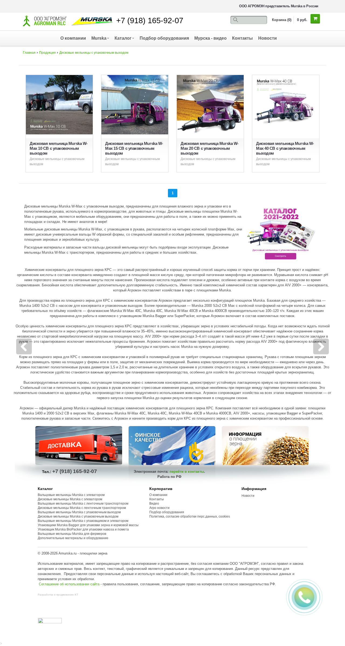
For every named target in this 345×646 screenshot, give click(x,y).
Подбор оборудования (164, 38)
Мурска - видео (210, 38)
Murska (98, 38)
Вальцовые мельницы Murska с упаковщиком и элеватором (83, 521)
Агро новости (159, 508)
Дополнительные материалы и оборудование (73, 538)
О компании (73, 38)
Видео (154, 503)
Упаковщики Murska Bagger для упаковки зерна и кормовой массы (88, 525)
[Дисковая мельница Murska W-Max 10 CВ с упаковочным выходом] (59, 104)
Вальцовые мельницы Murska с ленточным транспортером (83, 503)
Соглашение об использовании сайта (69, 584)
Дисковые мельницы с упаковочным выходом (93, 53)
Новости (267, 38)
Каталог (123, 38)
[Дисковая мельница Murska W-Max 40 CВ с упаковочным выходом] (285, 104)
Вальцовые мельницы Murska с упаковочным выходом (79, 512)
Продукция (47, 53)
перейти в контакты (187, 472)
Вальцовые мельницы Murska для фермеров (72, 534)
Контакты (242, 38)
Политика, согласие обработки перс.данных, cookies (190, 516)
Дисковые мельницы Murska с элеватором (70, 499)
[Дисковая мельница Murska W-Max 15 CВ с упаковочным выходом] (134, 104)
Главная (29, 53)
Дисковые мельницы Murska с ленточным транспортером (82, 508)
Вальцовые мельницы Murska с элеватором (71, 495)
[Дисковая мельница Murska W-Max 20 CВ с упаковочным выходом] (210, 104)
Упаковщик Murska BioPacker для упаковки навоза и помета (83, 529)
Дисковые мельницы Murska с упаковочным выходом (78, 516)
